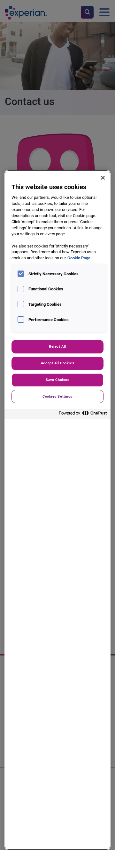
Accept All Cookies (57, 363)
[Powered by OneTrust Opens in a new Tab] (83, 415)
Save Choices (58, 379)
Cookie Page (78, 257)
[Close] (103, 178)
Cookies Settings (57, 396)
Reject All (57, 346)
